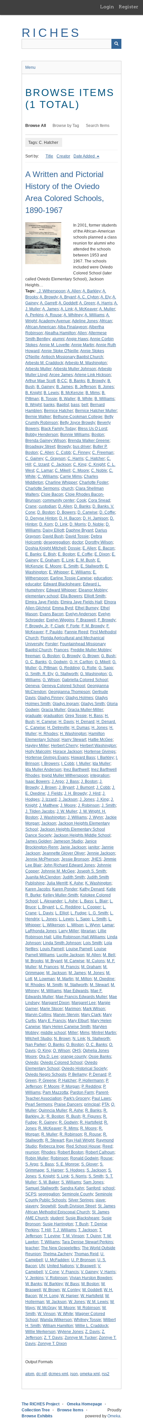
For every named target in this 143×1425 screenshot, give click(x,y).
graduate (33, 715)
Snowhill (48, 1206)
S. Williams (71, 1182)
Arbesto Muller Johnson (74, 368)
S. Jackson (96, 1170)
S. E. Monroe (67, 1164)
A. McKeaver (85, 309)
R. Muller (49, 1134)
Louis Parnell (52, 949)
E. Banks (33, 554)
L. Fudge (78, 913)
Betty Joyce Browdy (77, 422)
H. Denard (85, 721)
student (57, 1218)
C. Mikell (63, 470)
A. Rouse (53, 315)
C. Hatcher (95, 458)
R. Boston (55, 1116)
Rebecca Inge (51, 1146)
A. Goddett (68, 303)
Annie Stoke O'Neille (59, 351)
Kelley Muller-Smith (60, 895)
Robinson (59, 1158)
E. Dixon (102, 554)
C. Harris (75, 458)
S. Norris (78, 1176)
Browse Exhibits (37, 1416)
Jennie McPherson (42, 859)
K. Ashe (76, 883)
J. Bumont (85, 787)
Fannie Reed (76, 632)
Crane (31, 506)
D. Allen (65, 506)
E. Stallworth (91, 566)
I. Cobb (67, 763)
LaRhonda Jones (41, 931)
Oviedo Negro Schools (45, 1074)
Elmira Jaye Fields (42, 602)
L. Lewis (66, 919)
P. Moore (52, 1086)
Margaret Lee (84, 1002)
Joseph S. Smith (91, 871)
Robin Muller (37, 1158)
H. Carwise (47, 721)
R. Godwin (68, 1122)
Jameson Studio (68, 841)
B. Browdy (96, 380)
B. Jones (106, 386)
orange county (73, 1056)
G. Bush (108, 656)
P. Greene (47, 1080)
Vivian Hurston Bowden (91, 1277)
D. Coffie (107, 512)
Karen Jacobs (37, 889)
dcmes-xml (58, 1374)
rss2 (105, 1374)
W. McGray (46, 1307)
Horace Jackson (67, 751)
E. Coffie (84, 554)
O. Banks (56, 1044)
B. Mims (92, 392)
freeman (32, 656)
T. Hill (46, 1230)
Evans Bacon (52, 614)
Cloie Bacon (52, 494)
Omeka (113, 1416)
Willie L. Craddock (91, 1325)
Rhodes (48, 1152)
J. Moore (68, 805)
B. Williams (104, 398)
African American (40, 327)
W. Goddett (92, 1289)
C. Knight (96, 464)
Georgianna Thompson (69, 691)
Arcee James (61, 374)
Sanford (93, 1188)
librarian (88, 931)
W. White (65, 1313)
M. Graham (91, 967)
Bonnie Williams (74, 434)
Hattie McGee (100, 739)
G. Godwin (58, 662)
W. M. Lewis (97, 1301)
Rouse (106, 1158)
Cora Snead (99, 500)
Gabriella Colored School (85, 679)
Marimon (73, 1008)
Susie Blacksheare (82, 1218)
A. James (50, 309)
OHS (76, 1050)
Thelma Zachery (57, 1254)
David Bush (53, 536)
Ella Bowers (71, 596)
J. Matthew (48, 805)
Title (49, 156)
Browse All (35, 125)
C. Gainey (34, 458)
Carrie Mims (71, 476)
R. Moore (88, 1128)
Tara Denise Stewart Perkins (87, 1242)
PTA (105, 1104)
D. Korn (46, 524)
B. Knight (33, 392)
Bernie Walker (38, 416)
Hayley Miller (37, 745)
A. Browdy (49, 297)
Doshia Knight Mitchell (45, 548)
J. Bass (72, 781)
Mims (84, 1032)
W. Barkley (53, 1283)
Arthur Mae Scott (40, 380)
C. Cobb (63, 452)
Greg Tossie (76, 715)
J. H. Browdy (75, 793)
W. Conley (71, 1289)
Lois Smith (92, 943)
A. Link (67, 309)
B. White (84, 398)
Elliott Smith (94, 596)
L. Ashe (71, 901)
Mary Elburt (78, 1020)
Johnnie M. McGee (58, 871)
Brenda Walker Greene (88, 440)
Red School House (83, 1146)
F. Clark (57, 626)
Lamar (108, 925)
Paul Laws (101, 1098)
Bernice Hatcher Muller (96, 410)
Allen (82, 333)
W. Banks (33, 1283)
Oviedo (31, 1062)
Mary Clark (91, 1014)
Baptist (63, 404)
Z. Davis (92, 1331)
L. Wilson (75, 925)
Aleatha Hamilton (60, 333)
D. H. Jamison (95, 518)
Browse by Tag (66, 125)
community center (58, 500)
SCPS (30, 1194)
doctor (77, 542)
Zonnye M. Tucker (81, 1337)
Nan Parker (35, 1044)
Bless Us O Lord (92, 428)
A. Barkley (91, 291)
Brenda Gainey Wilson (45, 440)
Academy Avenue (54, 321)
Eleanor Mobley (92, 590)
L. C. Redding (68, 907)
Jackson (48, 823)
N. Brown (62, 1038)
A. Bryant (68, 297)
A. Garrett (48, 303)
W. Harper (69, 1295)
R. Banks (93, 1110)
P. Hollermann (91, 1080)
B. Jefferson (85, 386)
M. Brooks (34, 961)
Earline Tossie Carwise (71, 578)
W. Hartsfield (91, 1295)
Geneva (32, 685)
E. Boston (66, 554)
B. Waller (67, 398)
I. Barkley (105, 757)
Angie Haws (77, 339)
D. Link (61, 524)
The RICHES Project (41, 1404)
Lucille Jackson (70, 955)
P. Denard (97, 1074)
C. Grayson (55, 458)
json (74, 1374)
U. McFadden (57, 1260)
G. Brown (90, 656)
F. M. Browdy (92, 626)
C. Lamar (44, 470)
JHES (96, 859)
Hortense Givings (99, 751)
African (105, 321)
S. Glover (89, 1164)
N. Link (78, 1038)
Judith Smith (74, 877)
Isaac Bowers (37, 781)
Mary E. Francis (52, 1020)
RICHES (51, 33)
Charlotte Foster (93, 482)
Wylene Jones (70, 1331)
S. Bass (47, 1164)
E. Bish (49, 554)
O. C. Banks (96, 1044)
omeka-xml (90, 1374)
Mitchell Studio (38, 1038)
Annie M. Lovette (54, 345)
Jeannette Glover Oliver (63, 853)
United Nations (60, 1266)
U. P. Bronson (83, 1260)
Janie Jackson (73, 847)
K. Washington (98, 883)
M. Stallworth (76, 984)
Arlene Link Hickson (92, 374)
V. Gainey (89, 1272)
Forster (51, 644)
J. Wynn (96, 817)
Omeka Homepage (84, 1404)
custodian (47, 506)
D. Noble (96, 524)
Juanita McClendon (43, 877)
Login (107, 6)
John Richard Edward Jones (69, 865)
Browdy (64, 446)
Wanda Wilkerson (56, 1319)
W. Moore (66, 1307)
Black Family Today (58, 428)
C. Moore (80, 470)
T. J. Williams (64, 1230)
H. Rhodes (48, 733)
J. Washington (53, 817)
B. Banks (77, 380)
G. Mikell (102, 662)
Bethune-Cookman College (77, 416)
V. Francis (70, 1272)
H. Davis (66, 721)
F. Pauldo (54, 632)
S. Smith (95, 1176)
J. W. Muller (67, 811)
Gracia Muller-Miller (85, 709)
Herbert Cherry (64, 745)
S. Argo (31, 1164)
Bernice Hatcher (58, 410)
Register (128, 6)
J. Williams (77, 817)
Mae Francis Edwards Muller (81, 996)
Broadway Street (40, 446)
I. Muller (83, 763)
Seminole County (77, 1194)
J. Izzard (49, 799)
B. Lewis (51, 392)
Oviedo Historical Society (84, 1068)
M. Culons (95, 961)
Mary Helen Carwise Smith (66, 1026)
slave (100, 1200)
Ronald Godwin (84, 1158)
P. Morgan (70, 1086)
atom (29, 1374)
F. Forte (72, 626)
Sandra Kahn (72, 1188)
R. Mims (71, 1128)
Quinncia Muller (53, 1110)
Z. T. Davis (53, 1337)
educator (33, 584)
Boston (97, 434)
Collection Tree (36, 1410)
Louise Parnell (79, 949)
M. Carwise (74, 961)
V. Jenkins (34, 1277)
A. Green (87, 303)
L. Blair (101, 901)
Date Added (84, 156)
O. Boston (75, 1044)
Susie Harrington (58, 1224)
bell (84, 404)
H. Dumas (80, 727)
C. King (79, 464)
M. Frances (49, 967)
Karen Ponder (64, 889)
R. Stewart (54, 1140)
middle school (53, 1032)
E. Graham (50, 560)
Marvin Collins (38, 1014)
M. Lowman (44, 978)
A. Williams (94, 315)
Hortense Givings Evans (47, 757)
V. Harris (107, 1272)
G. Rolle (89, 667)
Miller (73, 1032)
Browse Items (70, 1410)
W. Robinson (88, 1307)
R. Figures (91, 1116)
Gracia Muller (53, 709)
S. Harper (55, 1170)
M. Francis (70, 967)
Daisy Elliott (53, 530)
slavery (31, 1206)
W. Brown (51, 1289)
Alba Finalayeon (72, 327)
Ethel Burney (86, 608)
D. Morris (78, 524)
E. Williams (81, 572)
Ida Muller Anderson (43, 769)
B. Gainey (45, 386)
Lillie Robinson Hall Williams (79, 937)
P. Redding (91, 1086)
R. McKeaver (50, 1128)
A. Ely (105, 297)
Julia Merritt (57, 883)
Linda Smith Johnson (62, 943)
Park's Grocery (77, 1098)
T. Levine (52, 1236)
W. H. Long (49, 1295)
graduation (53, 715)
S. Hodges (75, 1170)
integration (99, 775)
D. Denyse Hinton (41, 518)
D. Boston (46, 512)
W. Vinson (47, 1313)
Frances (61, 650)
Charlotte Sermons (42, 488)
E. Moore (53, 566)
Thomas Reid (86, 1254)
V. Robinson (57, 1277)
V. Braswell (86, 1266)
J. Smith (108, 805)
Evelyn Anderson (81, 614)
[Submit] (116, 44)
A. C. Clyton (88, 297)
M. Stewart (99, 984)
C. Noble (99, 470)
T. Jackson (87, 1230)
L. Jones (49, 919)
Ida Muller (101, 763)
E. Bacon (106, 548)
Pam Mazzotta (55, 1092)
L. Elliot (62, 913)
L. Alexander (51, 901)
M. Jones (96, 972)
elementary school (42, 596)
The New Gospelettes (60, 1248)
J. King (102, 799)
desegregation (57, 542)
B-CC (62, 380)
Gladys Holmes (79, 697)
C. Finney (81, 452)
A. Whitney (73, 315)
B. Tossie (49, 398)
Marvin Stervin (66, 1014)
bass (75, 404)
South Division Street (77, 1206)
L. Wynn (92, 925)
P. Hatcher (67, 1080)
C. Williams (48, 476)
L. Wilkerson (54, 925)
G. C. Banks (36, 662)
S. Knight (46, 1176)
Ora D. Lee (49, 1056)
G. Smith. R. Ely (39, 673)
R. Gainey (48, 1122)
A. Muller (107, 309)
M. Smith (55, 984)
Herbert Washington (98, 745)
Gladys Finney (51, 697)
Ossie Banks (99, 1056)
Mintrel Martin (103, 1032)
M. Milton (83, 978)
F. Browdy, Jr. (37, 626)
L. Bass (86, 901)
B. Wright (33, 404)
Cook (81, 500)
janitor (93, 847)
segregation (49, 1194)
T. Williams (50, 1242)
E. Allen (89, 548)
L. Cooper (92, 907)
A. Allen (74, 291)
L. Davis (46, 913)
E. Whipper (59, 572)
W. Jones (77, 1301)
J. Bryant (66, 787)
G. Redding (69, 667)
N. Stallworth (98, 1038)
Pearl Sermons (38, 1104)
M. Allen (93, 955)
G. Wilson (51, 679)
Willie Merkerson (40, 1331)
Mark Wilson (94, 1008)
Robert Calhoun (99, 1152)
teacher (32, 1248)
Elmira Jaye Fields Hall (81, 602)
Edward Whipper (61, 590)
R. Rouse (92, 1134)
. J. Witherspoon (51, 291)
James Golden (38, 841)
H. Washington (73, 733)
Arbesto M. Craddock (44, 362)
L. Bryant (46, 907)
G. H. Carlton (81, 662)
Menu (30, 67)
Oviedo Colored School (61, 1062)
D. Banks (82, 506)
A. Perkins (34, 315)
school (108, 1188)
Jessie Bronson (75, 859)
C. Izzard (41, 464)
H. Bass (96, 715)
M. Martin (65, 978)
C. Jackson (61, 464)
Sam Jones (93, 1182)
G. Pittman (48, 667)
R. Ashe (76, 1110)
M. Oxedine (104, 978)
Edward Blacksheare (62, 584)
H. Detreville (58, 727)
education (103, 578)
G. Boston (51, 656)
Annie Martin (82, 345)
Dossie (74, 548)
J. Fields (54, 793)
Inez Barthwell (76, 769)
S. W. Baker (49, 1182)
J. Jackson (68, 799)
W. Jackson (56, 1301)
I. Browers (50, 763)
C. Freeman (102, 452)
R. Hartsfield (91, 1122)
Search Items (97, 125)
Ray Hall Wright (80, 1140)
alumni (58, 339)
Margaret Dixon (56, 1002)
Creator (63, 156)
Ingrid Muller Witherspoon (65, 775)
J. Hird (94, 793)
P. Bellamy (77, 1074)
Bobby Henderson (41, 434)
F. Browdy (106, 620)
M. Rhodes (35, 984)
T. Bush (81, 1224)
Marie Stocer (51, 1008)
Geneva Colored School (63, 685)
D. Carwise (87, 512)
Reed (107, 1146)
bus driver (82, 446)
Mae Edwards (76, 990)
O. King (44, 1050)
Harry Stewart (74, 739)
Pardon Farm (82, 1092)
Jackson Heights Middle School (82, 835)
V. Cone (52, 1272)
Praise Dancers (68, 1104)
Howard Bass (83, 757)
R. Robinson (71, 1134)
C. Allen (47, 452)
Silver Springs (80, 1200)
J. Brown (49, 787)
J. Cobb (103, 787)
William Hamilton (58, 1325)
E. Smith (71, 566)
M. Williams (51, 990)
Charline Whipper (61, 482)
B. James (64, 386)
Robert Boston (70, 1152)
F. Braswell (86, 620)
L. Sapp (83, 919)
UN (42, 1266)
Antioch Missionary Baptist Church (72, 357)
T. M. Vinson (73, 1236)
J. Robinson (88, 805)
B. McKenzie (72, 392)
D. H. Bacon (70, 518)
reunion (32, 1152)
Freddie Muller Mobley (91, 650)
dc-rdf (41, 1374)
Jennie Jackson (101, 853)
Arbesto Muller (38, 368)
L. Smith (99, 919)
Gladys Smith (93, 703)
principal (92, 1104)
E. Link (68, 560)
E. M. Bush (85, 560)
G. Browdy (71, 656)
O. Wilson (61, 1050)
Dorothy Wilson (99, 542)
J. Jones (86, 799)
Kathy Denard (91, 889)
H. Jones (99, 727)
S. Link (63, 1176)
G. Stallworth (66, 673)
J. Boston (89, 781)
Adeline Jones (85, 321)
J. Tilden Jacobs (40, 811)
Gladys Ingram (66, 703)
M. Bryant (53, 961)
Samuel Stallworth (41, 1188)
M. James (77, 972)
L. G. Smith (98, 913)
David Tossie (77, 536)
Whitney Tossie (87, 1319)
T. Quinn (93, 1236)
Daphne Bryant (79, 530)
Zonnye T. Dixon (52, 1343)
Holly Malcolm (38, 751)
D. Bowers (66, 512)
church (67, 488)
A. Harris (104, 303)
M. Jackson (56, 972)
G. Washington (93, 673)
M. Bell (109, 955)
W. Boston (90, 1283)
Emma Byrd (62, 608)
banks (49, 404)
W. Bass (72, 1283)
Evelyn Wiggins (60, 620)
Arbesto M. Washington (86, 362)
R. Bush (73, 1116)
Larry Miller (69, 931)
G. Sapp (105, 667)
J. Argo (58, 781)
